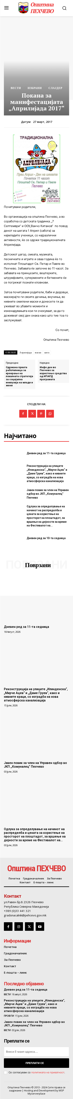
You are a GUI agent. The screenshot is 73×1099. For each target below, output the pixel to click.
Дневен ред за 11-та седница (46, 453)
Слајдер (55, 88)
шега (46, 352)
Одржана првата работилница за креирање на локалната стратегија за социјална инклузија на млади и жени (19, 376)
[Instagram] (18, 926)
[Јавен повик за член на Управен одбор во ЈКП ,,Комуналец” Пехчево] (14, 494)
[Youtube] (40, 926)
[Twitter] (32, 414)
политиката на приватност (47, 1072)
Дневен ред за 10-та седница (46, 538)
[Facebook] (23, 414)
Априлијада (25, 352)
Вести (16, 88)
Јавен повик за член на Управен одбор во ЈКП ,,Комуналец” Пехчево (48, 493)
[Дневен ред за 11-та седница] (14, 453)
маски (38, 352)
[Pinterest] (41, 414)
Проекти (9, 1015)
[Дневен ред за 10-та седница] (14, 538)
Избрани (35, 88)
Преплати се (35, 1063)
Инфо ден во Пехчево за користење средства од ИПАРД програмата (53, 373)
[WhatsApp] (50, 414)
